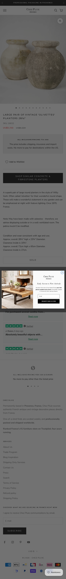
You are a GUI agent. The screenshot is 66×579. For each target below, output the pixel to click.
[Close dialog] (62, 272)
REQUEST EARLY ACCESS (49, 301)
